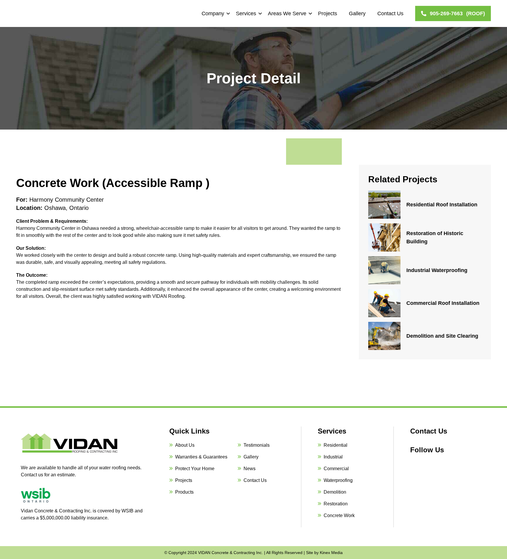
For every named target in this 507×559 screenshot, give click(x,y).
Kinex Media (331, 552)
